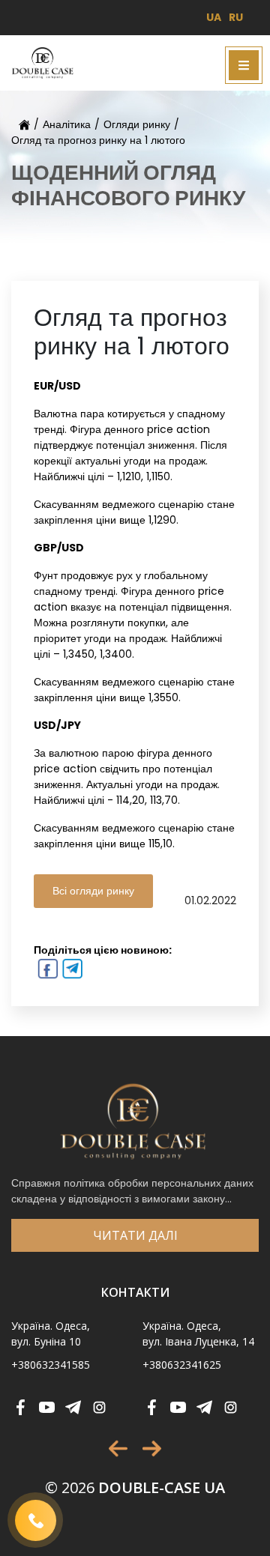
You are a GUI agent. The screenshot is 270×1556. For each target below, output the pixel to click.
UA (213, 17)
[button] (118, 1448)
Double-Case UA (135, 1487)
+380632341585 (50, 1364)
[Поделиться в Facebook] (46, 971)
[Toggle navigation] (244, 65)
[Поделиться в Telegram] (70, 971)
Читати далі (135, 1235)
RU (236, 17)
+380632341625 (181, 1364)
